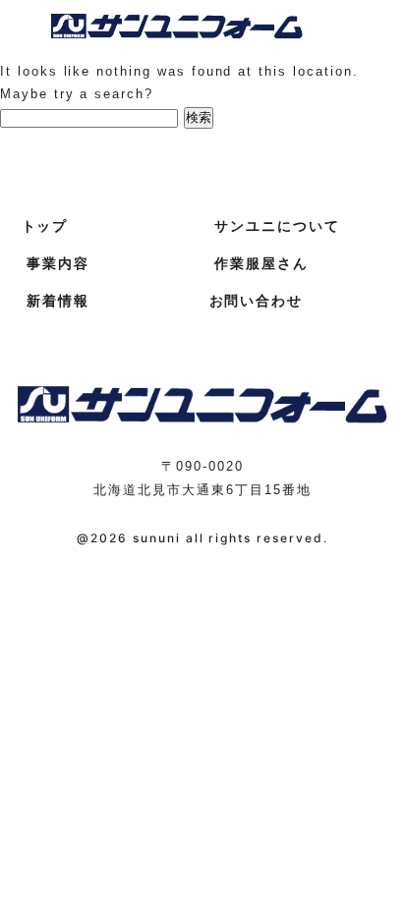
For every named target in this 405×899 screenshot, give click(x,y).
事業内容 (58, 263)
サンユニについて (277, 226)
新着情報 (58, 301)
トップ (45, 226)
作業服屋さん (261, 263)
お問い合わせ (256, 301)
